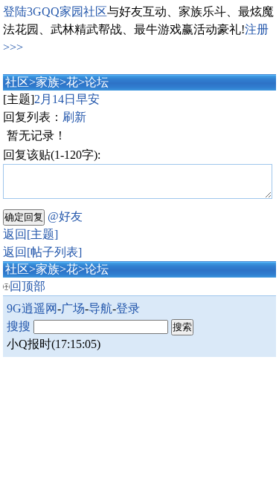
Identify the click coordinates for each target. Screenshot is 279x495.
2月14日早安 (67, 99)
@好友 (65, 216)
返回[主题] (30, 234)
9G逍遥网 (32, 308)
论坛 (97, 82)
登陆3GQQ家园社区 (55, 11)
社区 (17, 82)
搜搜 (19, 326)
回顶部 (27, 286)
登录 (128, 308)
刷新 (74, 117)
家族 (48, 82)
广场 (73, 308)
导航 (100, 308)
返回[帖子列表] (42, 252)
